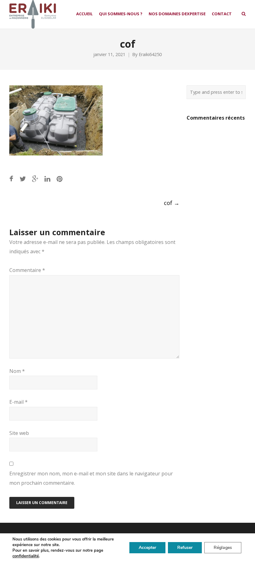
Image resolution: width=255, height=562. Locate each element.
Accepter (147, 547)
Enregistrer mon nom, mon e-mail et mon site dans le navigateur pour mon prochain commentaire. (91, 478)
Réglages (223, 547)
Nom (17, 371)
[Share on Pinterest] (60, 178)
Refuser (184, 547)
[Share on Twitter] (23, 178)
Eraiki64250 (150, 54)
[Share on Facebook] (11, 178)
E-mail (18, 401)
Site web (19, 433)
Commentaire (27, 270)
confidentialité (25, 556)
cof (171, 203)
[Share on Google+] (35, 178)
